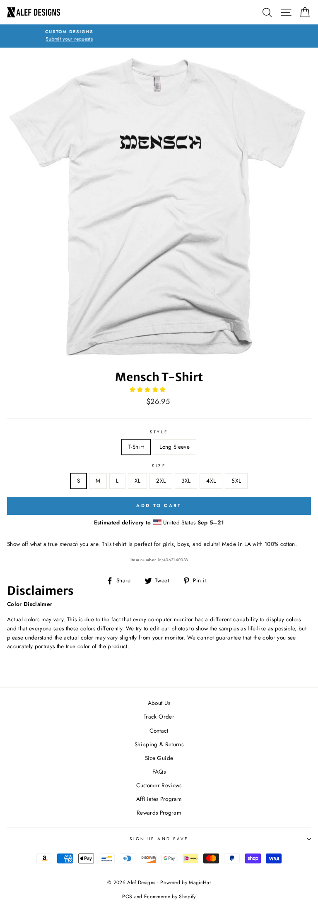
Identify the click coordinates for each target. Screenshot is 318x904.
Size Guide (159, 758)
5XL (236, 480)
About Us (159, 703)
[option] (159, 36)
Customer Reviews (158, 785)
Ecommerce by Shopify (170, 896)
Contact (158, 730)
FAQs (159, 771)
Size (159, 466)
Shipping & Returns (159, 744)
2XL (161, 480)
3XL (185, 480)
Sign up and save (159, 839)
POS (127, 896)
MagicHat (200, 882)
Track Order (159, 716)
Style (159, 432)
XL (138, 480)
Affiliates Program (159, 799)
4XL (211, 480)
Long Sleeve (174, 446)
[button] (149, 389)
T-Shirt (136, 446)
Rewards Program (159, 812)
